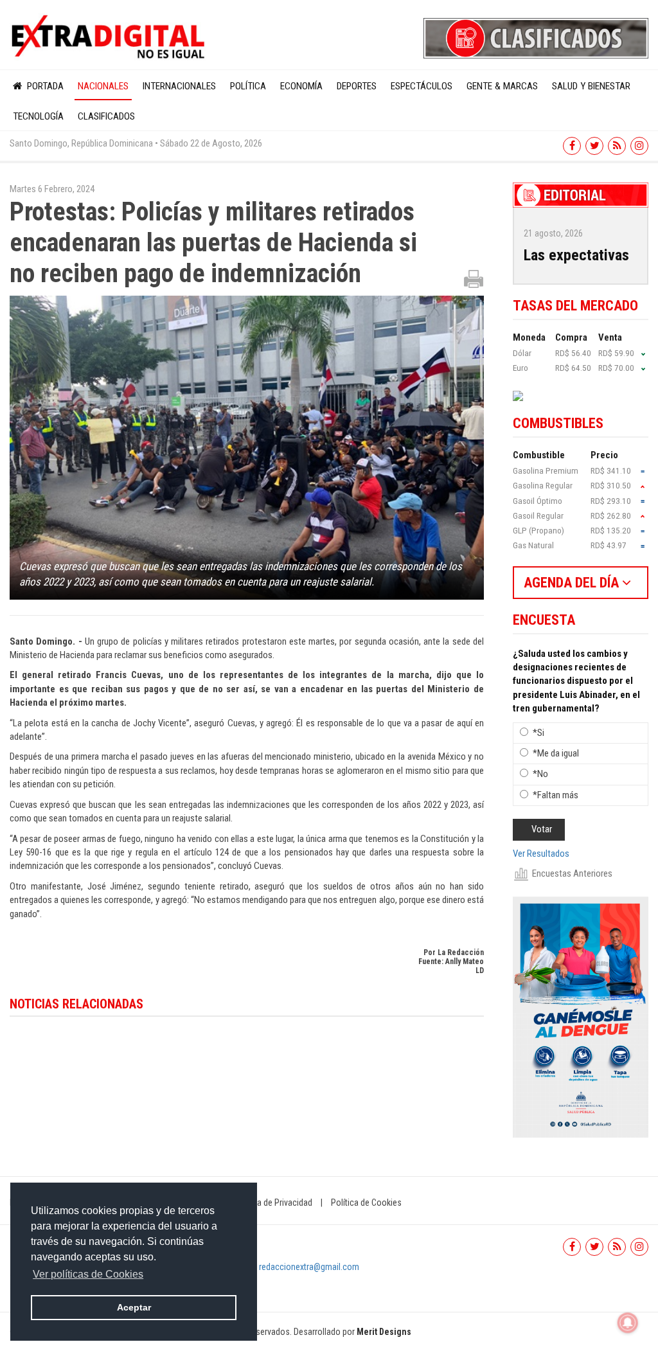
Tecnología (38, 116)
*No (540, 774)
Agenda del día (573, 583)
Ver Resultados (541, 853)
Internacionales (179, 86)
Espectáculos (421, 86)
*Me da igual (556, 753)
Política (248, 86)
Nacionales (103, 86)
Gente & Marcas (502, 86)
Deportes (357, 86)
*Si (538, 732)
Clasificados (106, 116)
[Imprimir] (473, 278)
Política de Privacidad (273, 1202)
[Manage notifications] (628, 1322)
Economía (301, 86)
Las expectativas (576, 255)
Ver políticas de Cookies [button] (88, 1274)
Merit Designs (384, 1332)
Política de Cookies (366, 1202)
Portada (44, 86)
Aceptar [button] (134, 1307)
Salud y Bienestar (591, 86)
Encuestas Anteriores (572, 873)
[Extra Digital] (109, 37)
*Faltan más (555, 795)
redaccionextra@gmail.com (309, 1267)
